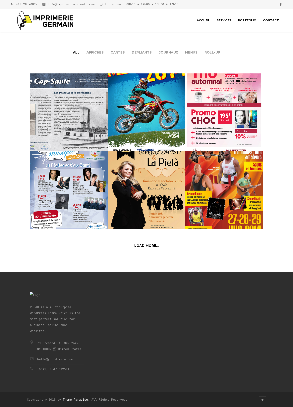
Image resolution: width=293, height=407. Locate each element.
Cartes (118, 52)
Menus (191, 52)
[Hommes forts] (224, 185)
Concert (121, 214)
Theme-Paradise (75, 399)
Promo (197, 137)
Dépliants (142, 52)
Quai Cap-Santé (51, 137)
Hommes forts (205, 214)
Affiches (95, 52)
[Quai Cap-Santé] (69, 107)
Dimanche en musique (57, 214)
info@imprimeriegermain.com (71, 4)
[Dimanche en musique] (69, 185)
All (76, 52)
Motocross (125, 137)
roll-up (212, 52)
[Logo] (45, 21)
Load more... (146, 246)
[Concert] (146, 185)
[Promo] (224, 107)
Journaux (168, 52)
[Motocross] (146, 107)
